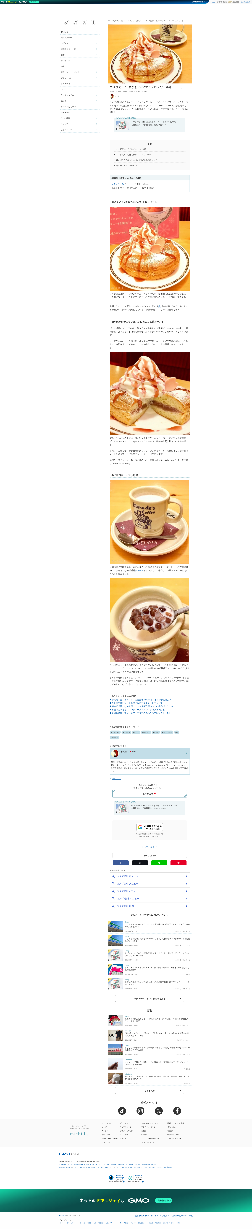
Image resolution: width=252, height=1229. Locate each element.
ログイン (64, 43)
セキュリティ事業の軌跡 (164, 1167)
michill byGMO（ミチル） (117, 21)
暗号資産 (158, 1223)
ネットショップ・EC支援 (83, 1223)
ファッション (66, 78)
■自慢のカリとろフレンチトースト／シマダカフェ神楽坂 (137, 709)
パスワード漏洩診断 (110, 1164)
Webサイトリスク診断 (125, 1164)
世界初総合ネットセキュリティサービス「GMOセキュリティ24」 (80, 1164)
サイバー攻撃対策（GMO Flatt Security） (129, 1167)
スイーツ (127, 732)
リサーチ (133, 1223)
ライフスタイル (67, 95)
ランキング (65, 60)
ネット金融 (149, 1223)
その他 (178, 1223)
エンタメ (64, 101)
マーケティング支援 (122, 1223)
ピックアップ (66, 130)
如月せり (187, 1083)
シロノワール (117, 184)
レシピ (63, 89)
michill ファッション (183, 1026)
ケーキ (156, 732)
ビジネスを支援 (98, 1223)
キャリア (64, 124)
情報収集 (141, 1223)
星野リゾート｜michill (70, 72)
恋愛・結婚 (65, 112)
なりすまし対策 (150, 1167)
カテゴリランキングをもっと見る (150, 998)
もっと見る (149, 1090)
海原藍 (188, 974)
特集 (63, 66)
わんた (117, 96)
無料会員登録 (66, 37)
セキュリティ (109, 1223)
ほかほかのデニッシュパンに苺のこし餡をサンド (136, 160)
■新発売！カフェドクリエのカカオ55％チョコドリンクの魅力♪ (140, 699)
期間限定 (115, 738)
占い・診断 (65, 118)
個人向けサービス (168, 1223)
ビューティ (65, 83)
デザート (139, 570)
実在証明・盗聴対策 (65, 1167)
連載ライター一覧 (68, 49)
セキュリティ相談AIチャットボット (146, 1164)
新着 (63, 55)
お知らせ (64, 32)
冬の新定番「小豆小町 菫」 (127, 165)
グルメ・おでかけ (68, 106)
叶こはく (187, 1069)
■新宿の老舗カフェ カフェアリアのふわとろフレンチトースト (140, 713)
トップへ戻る (148, 847)
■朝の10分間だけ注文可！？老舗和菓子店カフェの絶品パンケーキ (141, 706)
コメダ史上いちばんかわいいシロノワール (134, 154)
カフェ (137, 732)
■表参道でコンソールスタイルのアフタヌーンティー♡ (136, 703)
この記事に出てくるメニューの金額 (131, 149)
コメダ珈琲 (115, 732)
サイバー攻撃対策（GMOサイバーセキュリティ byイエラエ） (94, 1167)
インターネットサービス (66, 1223)
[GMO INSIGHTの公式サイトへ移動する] (70, 1153)
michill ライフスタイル (182, 931)
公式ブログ (116, 778)
